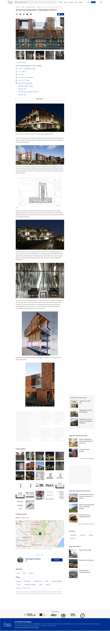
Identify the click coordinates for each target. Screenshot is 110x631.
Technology (82, 535)
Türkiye (39, 66)
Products (71, 2)
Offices (46, 581)
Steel (24, 573)
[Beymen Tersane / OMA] (73, 553)
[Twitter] (20, 14)
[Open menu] (101, 2)
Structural (21, 83)
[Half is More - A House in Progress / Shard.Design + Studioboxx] (74, 422)
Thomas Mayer (29, 77)
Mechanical (21, 86)
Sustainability (73, 535)
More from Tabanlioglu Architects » (86, 524)
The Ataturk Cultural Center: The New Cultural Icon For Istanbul (86, 496)
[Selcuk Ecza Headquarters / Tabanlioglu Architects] (20, 456)
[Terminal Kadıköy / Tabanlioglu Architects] (73, 573)
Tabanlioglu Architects (30, 69)
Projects (61, 2)
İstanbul (19, 584)
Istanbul (18, 142)
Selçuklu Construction (33, 92)
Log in (88, 2)
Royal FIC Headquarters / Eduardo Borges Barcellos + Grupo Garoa (86, 441)
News (76, 2)
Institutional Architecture (30, 584)
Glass (18, 573)
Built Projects (27, 581)
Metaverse (72, 538)
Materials (91, 535)
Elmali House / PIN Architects (86, 560)
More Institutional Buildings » (87, 458)
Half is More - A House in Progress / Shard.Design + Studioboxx (86, 421)
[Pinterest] (31, 14)
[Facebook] (17, 14)
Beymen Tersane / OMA (85, 550)
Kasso (28, 80)
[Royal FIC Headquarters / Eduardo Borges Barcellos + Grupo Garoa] (73, 442)
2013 (22, 74)
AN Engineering (28, 83)
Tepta (24, 95)
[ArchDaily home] (10, 2)
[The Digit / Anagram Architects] (73, 453)
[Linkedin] (24, 14)
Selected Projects (38, 581)
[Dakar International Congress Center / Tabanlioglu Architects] (73, 508)
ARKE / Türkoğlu (29, 86)
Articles (66, 2)
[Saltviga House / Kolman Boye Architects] (74, 413)
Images (81, 2)
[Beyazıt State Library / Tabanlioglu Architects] (73, 518)
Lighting (20, 95)
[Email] (27, 14)
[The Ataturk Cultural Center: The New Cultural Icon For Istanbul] (73, 498)
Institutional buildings (57, 581)
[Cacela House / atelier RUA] (74, 404)
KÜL (25, 89)
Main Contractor (22, 92)
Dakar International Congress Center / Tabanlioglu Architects (86, 506)
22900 (23, 71)
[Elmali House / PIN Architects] (73, 563)
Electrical (20, 89)
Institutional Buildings (23, 66)
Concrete (31, 573)
